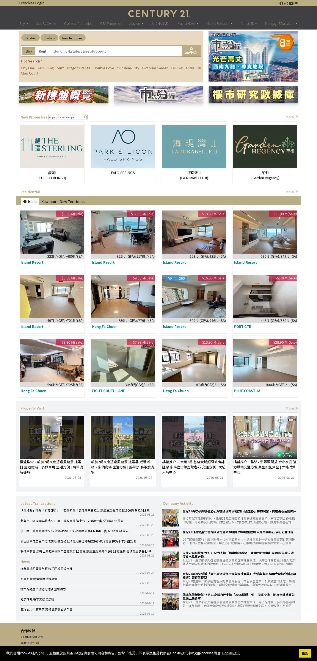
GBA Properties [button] (110, 23)
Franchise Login (31, 2)
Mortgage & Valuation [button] (280, 23)
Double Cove (103, 67)
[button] (296, 56)
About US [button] (247, 23)
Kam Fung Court (51, 67)
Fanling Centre (182, 67)
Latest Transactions (37, 503)
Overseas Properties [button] (78, 23)
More (290, 116)
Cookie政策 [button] (231, 653)
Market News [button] (187, 23)
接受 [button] (305, 653)
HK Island (30, 38)
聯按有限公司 (30, 643)
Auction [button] (135, 23)
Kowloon (49, 38)
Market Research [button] (218, 23)
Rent (42, 51)
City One (28, 67)
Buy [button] (22, 23)
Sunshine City (128, 67)
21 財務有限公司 (32, 637)
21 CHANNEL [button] (160, 23)
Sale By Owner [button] (46, 23)
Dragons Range (78, 67)
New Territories (72, 38)
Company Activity (178, 503)
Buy (29, 51)
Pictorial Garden (155, 67)
